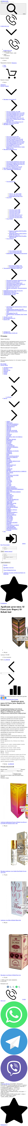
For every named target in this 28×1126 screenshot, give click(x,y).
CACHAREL (9, 444)
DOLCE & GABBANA (12, 457)
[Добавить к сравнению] (15, 695)
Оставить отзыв (17, 774)
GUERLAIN (9, 468)
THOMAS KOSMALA (11, 512)
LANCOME (9, 481)
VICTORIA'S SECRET (11, 522)
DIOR (7, 454)
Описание (3, 699)
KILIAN (8, 479)
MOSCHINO (9, 497)
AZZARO (8, 435)
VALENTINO (9, 518)
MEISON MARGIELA (11, 488)
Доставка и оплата (7, 367)
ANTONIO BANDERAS (12, 424)
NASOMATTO (10, 500)
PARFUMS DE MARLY (12, 507)
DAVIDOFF (9, 453)
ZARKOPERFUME (11, 527)
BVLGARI (9, 442)
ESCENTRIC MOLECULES (13, 461)
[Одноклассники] (3, 698)
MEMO (8, 493)
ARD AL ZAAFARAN (11, 425)
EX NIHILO (9, 462)
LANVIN (8, 482)
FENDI (8, 463)
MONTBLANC (10, 495)
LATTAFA (8, 484)
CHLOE (8, 449)
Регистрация (6, 544)
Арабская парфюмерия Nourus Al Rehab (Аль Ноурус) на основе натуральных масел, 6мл (14, 823)
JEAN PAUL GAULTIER (12, 475)
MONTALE (9, 494)
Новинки (5, 371)
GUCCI (8, 467)
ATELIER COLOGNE (11, 430)
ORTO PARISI (9, 504)
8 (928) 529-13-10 (5, 26)
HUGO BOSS (9, 472)
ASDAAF (8, 429)
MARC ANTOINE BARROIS (13, 491)
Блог (4, 531)
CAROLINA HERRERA (12, 447)
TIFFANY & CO (10, 513)
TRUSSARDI (9, 517)
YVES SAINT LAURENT (12, 525)
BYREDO (8, 443)
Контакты (5, 368)
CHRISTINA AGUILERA (12, 451)
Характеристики (10, 699)
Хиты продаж (6, 370)
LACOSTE (9, 480)
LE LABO (8, 485)
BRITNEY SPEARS (11, 439)
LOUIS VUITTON (10, 486)
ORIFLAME (9, 502)
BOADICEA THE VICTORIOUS (14, 436)
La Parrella (8, 397)
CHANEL (8, 448)
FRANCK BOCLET (11, 465)
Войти (24, 543)
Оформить (14, 62)
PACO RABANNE (10, 506)
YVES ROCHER (10, 526)
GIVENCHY (9, 466)
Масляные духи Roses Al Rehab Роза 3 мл (11, 975)
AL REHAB (7, 659)
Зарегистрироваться (5, 562)
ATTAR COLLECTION (12, 431)
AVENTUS (9, 434)
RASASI (8, 508)
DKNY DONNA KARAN (12, 456)
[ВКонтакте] (1, 698)
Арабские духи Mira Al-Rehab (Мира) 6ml (11, 920)
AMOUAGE (9, 422)
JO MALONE (9, 476)
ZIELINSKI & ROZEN (11, 529)
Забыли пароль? (8, 551)
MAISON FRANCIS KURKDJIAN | (15, 489)
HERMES (8, 470)
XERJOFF (8, 523)
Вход (2, 544)
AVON (8, 433)
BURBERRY (9, 440)
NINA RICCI (9, 498)
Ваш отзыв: (20, 771)
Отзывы (5, 372)
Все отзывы (3, 363)
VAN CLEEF (9, 520)
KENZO (8, 477)
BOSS (7, 438)
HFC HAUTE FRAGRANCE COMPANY (16, 471)
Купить (2, 695)
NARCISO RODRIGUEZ (12, 499)
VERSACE (9, 521)
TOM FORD (9, 516)
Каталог (3, 365)
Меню (6, 365)
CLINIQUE (9, 452)
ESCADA (8, 459)
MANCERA (9, 490)
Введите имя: (4, 769)
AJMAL (8, 421)
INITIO (8, 474)
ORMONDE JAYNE (11, 503)
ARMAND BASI (10, 426)
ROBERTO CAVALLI (11, 509)
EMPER (8, 458)
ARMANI (8, 427)
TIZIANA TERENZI (11, 514)
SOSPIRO (8, 511)
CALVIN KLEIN (10, 445)
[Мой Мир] (5, 698)
